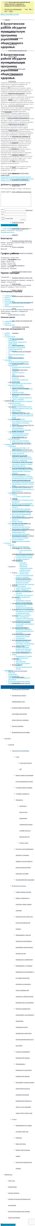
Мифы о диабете (17, 412)
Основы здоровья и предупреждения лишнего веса (22, 405)
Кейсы (10, 356)
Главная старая (9, 321)
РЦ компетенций (9, 336)
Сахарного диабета (18, 372)
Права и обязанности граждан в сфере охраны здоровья (23, 904)
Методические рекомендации (17, 671)
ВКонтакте (15, 688)
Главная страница (10, 296)
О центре (11, 744)
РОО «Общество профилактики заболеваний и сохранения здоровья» (22, 327)
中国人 (11, 11)
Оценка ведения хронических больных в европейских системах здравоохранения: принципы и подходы (22, 470)
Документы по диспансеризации (22, 503)
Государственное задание (24, 787)
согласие (10, 228)
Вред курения (16, 284)
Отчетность (12, 81)
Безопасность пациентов (20, 380)
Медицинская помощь (19, 886)
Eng (5, 11)
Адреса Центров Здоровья (20, 441)
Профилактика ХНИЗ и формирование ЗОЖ (19, 531)
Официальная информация (20, 751)
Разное (14, 1119)
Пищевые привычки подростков (22, 278)
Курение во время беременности (22, 296)
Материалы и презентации (16, 347)
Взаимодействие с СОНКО (16, 315)
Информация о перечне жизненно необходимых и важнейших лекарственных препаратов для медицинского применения (24, 947)
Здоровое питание (18, 222)
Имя (2, 209)
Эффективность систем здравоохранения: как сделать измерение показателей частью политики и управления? (22, 457)
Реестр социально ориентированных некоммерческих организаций (21, 428)
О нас (17, 757)
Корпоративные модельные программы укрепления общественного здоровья (21, 714)
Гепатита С (15, 378)
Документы (11, 566)
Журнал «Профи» (17, 521)
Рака (13, 374)
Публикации (12, 446)
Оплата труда (23, 843)
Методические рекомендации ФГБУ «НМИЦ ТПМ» (21, 515)
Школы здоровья (13, 1193)
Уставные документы (22, 794)
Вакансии (19, 1138)
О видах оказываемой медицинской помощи (23, 635)
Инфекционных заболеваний (21, 367)
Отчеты (14, 573)
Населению (8, 360)
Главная (7, 20)
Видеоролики (12, 1187)
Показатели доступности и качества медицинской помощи (24, 923)
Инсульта (15, 369)
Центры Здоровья (14, 439)
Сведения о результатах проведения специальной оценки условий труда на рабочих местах (25, 567)
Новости (10, 173)
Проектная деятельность (16, 354)
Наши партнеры (21, 1144)
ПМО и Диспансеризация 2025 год (23, 425)
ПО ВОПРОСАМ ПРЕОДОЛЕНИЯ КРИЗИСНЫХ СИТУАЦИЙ (18, 362)
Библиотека (8, 1174)
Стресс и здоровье (18, 247)
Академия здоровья (14, 403)
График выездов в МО (15, 349)
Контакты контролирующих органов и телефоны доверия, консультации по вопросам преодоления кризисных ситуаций (24, 861)
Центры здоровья (17, 726)
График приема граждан (23, 892)
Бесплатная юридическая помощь (19, 1211)
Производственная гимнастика (22, 241)
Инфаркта (15, 371)
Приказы (14, 585)
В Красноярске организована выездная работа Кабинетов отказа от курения (16, 178)
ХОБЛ (13, 376)
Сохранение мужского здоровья (22, 253)
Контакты (7, 738)
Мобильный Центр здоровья (21, 442)
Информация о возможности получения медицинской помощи (24, 1070)
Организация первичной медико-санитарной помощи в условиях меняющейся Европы (22, 464)
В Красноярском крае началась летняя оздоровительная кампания (17, 179)
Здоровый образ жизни (15, 385)
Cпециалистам (9, 401)
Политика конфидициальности (14, 306)
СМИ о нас (11, 1181)
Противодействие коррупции (25, 880)
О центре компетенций (15, 338)
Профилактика (13, 365)
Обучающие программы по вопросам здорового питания (21, 511)
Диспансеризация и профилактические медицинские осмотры (22, 388)
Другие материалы (14, 1217)
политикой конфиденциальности (12, 231)
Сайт (2, 214)
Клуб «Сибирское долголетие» (21, 192)
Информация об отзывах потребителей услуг (24, 657)
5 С (9, 353)
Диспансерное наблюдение (20, 689)
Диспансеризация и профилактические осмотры (21, 526)
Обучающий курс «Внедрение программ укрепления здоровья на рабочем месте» (23, 489)
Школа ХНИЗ (16, 381)
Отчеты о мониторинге (23, 496)
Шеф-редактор (18, 173)
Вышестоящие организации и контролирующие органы (24, 554)
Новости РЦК (12, 340)
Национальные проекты (15, 432)
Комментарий (6, 192)
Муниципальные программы (21, 732)
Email (2, 212)
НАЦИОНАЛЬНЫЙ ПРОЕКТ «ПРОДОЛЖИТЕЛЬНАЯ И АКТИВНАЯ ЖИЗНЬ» (20, 370)
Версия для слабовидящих (13, 9)
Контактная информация (16, 106)
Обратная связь (9, 301)
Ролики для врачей (18, 453)
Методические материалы (16, 345)
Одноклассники (5, 688)
